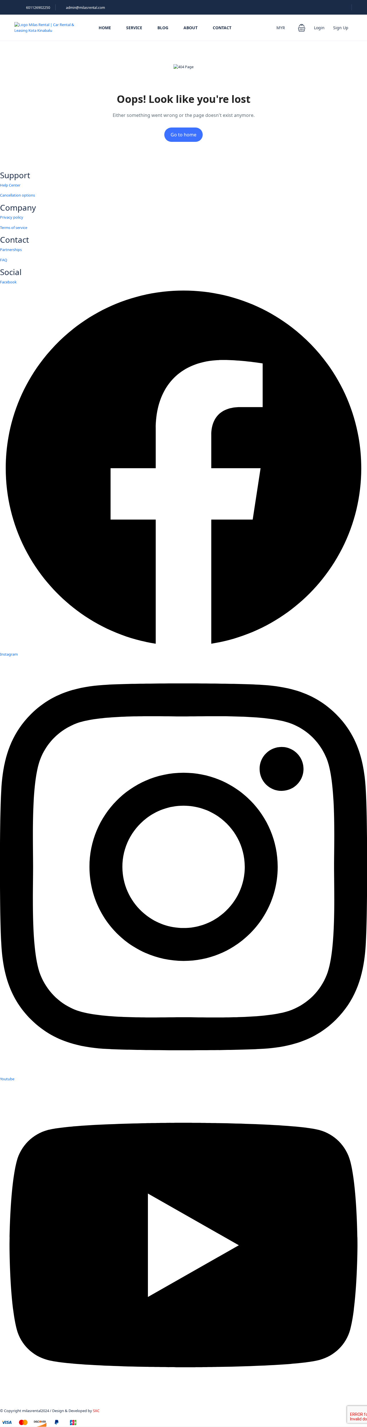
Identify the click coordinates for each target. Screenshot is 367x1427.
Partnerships (11, 249)
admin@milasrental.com (85, 7)
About (191, 27)
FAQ (3, 259)
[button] (301, 28)
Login (319, 27)
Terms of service (13, 227)
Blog (162, 27)
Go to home (183, 135)
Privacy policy (11, 217)
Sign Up (340, 27)
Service (134, 27)
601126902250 (38, 7)
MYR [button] (281, 27)
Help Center (10, 185)
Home (105, 27)
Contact (222, 27)
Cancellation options (17, 195)
